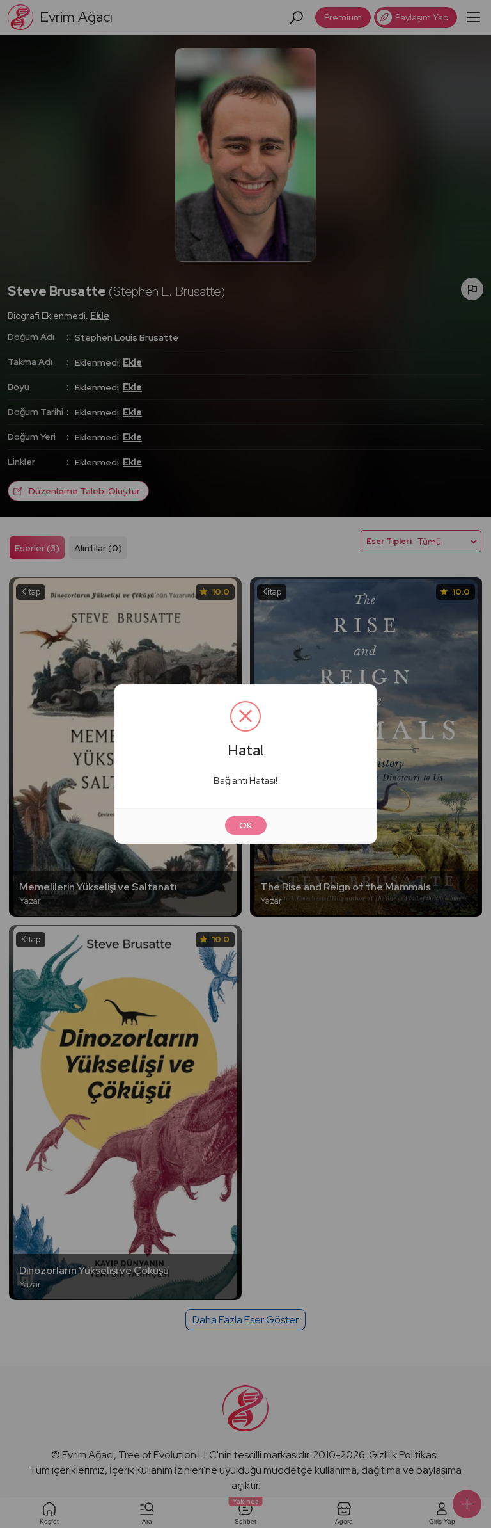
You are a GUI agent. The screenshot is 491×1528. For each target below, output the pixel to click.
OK (246, 825)
